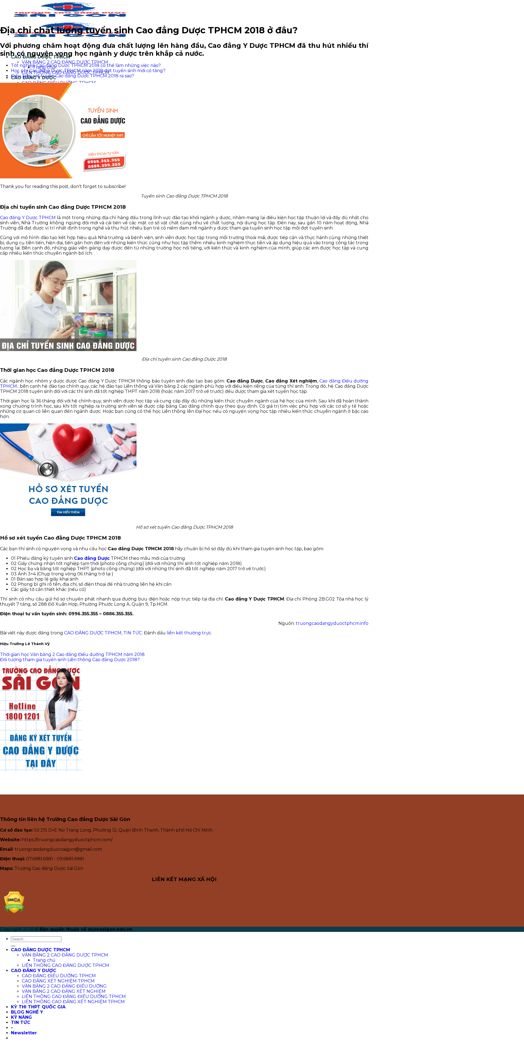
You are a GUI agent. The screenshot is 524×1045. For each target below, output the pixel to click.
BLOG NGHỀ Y (27, 1012)
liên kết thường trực (189, 632)
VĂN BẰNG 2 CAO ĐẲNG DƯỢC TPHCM (65, 62)
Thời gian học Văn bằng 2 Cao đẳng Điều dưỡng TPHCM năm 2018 (72, 654)
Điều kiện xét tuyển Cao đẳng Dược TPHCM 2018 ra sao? (72, 75)
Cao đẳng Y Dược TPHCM (28, 217)
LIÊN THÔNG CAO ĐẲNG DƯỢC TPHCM (65, 965)
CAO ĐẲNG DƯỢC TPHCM (92, 632)
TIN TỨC (132, 632)
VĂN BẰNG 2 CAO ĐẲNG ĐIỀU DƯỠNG (64, 986)
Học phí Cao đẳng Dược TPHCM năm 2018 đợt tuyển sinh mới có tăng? (88, 70)
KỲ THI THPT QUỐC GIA (38, 1006)
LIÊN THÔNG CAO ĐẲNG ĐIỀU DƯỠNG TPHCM (74, 996)
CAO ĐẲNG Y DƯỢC (33, 970)
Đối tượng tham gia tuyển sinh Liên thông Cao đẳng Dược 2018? (70, 659)
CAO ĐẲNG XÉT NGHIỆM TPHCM (58, 981)
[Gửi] (13, 946)
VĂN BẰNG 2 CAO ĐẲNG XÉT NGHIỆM (64, 991)
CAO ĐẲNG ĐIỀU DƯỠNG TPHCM (59, 975)
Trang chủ (44, 960)
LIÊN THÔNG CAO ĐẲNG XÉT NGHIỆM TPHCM (73, 1001)
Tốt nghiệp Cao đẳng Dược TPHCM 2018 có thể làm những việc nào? (86, 65)
